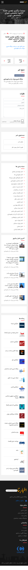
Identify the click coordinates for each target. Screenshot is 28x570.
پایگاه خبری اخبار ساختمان (11, 369)
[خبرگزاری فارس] (21, 389)
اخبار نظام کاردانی (18, 229)
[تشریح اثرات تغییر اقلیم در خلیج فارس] (21, 298)
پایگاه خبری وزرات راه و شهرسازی (11, 251)
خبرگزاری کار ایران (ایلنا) (12, 405)
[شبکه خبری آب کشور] (21, 380)
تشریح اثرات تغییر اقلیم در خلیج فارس (11, 297)
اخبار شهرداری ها (18, 175)
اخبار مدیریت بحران (18, 187)
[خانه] (21, 452)
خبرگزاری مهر (15, 360)
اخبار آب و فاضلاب (18, 190)
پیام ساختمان (14, 432)
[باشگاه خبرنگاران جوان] (21, 416)
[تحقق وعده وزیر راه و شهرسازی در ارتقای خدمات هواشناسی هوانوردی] (21, 285)
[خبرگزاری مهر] (21, 361)
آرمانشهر (16, 459)
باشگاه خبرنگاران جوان (12, 414)
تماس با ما (24, 530)
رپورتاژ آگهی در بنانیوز (21, 533)
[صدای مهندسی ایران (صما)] (21, 334)
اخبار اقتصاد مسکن (18, 193)
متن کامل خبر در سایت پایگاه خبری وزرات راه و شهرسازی (15, 47)
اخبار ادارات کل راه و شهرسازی (15, 214)
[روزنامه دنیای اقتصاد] (21, 443)
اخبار (12, 18)
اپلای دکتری (24, 510)
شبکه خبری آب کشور (13, 378)
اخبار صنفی (20, 226)
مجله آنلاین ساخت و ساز (11, 351)
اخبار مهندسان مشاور (17, 172)
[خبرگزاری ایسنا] (21, 325)
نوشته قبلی (20, 61)
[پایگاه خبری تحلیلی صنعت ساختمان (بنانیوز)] (21, 425)
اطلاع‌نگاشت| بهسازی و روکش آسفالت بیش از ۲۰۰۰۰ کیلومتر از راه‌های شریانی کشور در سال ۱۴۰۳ (11, 246)
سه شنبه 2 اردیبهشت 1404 (16, 34)
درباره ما (25, 528)
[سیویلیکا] (20, 550)
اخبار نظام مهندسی (18, 205)
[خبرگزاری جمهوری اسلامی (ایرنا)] (21, 398)
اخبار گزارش (20, 202)
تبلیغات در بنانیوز (22, 536)
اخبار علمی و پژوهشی (17, 217)
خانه (17, 18)
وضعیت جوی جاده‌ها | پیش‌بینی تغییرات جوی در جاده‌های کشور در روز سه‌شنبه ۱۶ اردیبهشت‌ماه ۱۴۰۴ (11, 261)
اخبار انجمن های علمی (17, 211)
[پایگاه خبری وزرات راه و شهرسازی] (21, 470)
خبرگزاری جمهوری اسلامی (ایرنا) (12, 397)
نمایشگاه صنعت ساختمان (20, 518)
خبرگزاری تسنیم (14, 342)
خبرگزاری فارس (14, 387)
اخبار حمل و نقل (19, 199)
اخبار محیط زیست (18, 196)
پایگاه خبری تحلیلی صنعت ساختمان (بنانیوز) (11, 424)
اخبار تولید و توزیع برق (17, 184)
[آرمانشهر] (21, 461)
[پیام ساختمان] (21, 434)
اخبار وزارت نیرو (19, 220)
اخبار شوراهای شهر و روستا (16, 178)
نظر (5, 34)
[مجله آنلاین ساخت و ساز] (21, 352)
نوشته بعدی (9, 61)
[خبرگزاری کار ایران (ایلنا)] (21, 407)
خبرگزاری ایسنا (14, 324)
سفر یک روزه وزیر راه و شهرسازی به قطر (12, 274)
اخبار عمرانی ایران (22, 513)
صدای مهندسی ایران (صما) (11, 333)
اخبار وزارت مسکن (18, 223)
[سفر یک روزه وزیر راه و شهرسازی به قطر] (21, 275)
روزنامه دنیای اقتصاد (13, 441)
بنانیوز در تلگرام (20, 501)
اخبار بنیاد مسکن (18, 208)
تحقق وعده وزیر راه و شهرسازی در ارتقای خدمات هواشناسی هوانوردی (11, 285)
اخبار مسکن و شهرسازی (17, 181)
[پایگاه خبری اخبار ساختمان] (21, 370)
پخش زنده (24, 516)
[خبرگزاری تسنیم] (21, 343)
